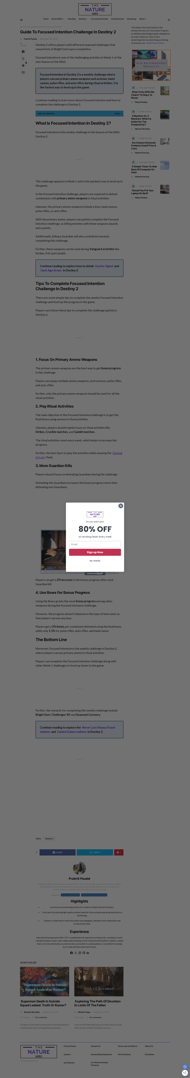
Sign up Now (95, 552)
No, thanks (95, 560)
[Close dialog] (121, 506)
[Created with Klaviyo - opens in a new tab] (95, 573)
